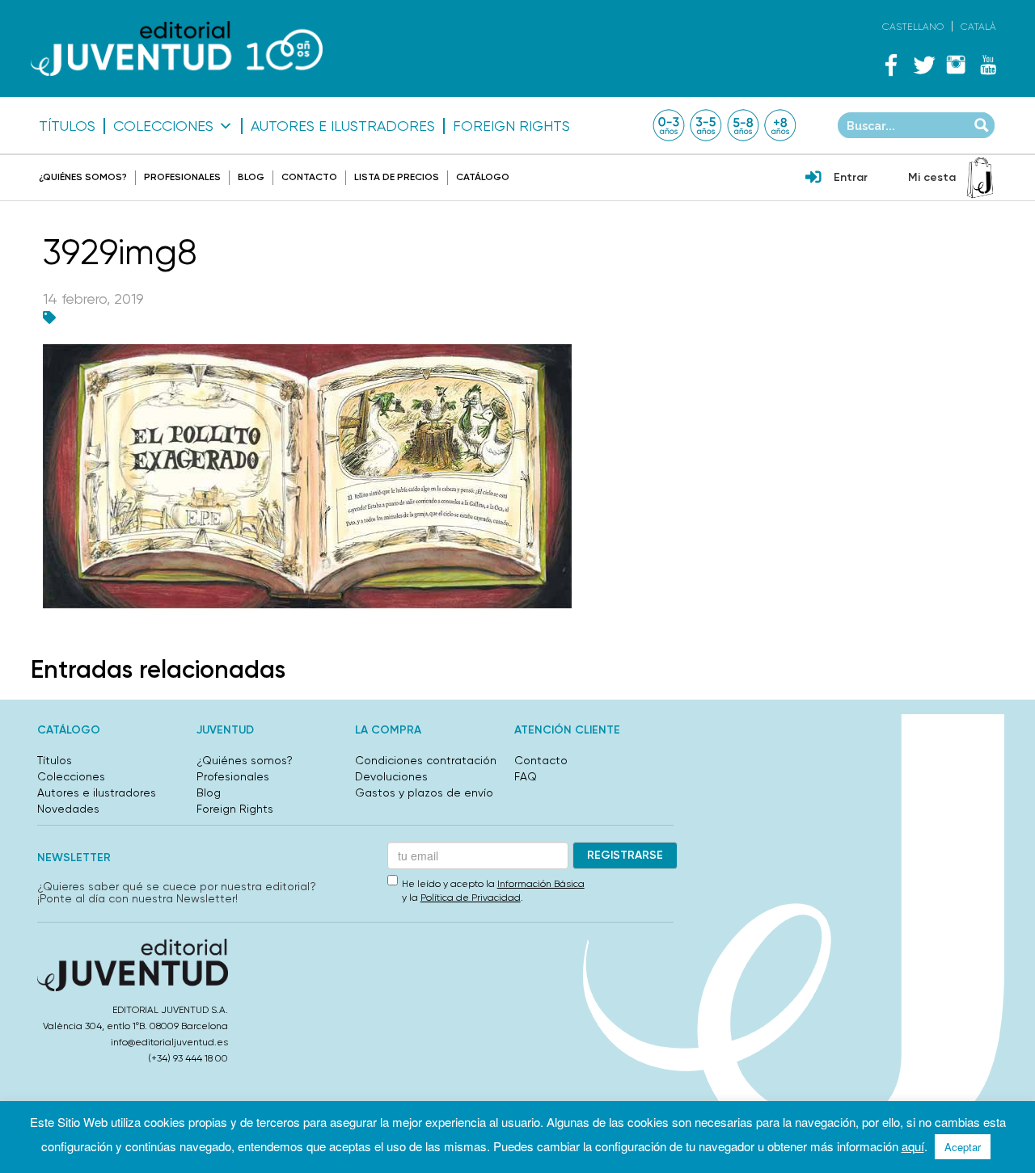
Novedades (68, 808)
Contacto (309, 177)
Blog (251, 177)
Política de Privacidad (470, 897)
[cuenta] (813, 178)
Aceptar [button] (962, 1146)
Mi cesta (932, 177)
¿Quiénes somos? (83, 177)
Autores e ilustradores (343, 126)
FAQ (525, 776)
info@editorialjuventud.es (169, 1042)
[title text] (177, 49)
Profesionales (182, 177)
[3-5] (705, 125)
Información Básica (541, 883)
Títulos (67, 126)
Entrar (851, 177)
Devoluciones (391, 776)
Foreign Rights (511, 126)
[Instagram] (956, 64)
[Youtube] (988, 64)
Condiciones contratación (425, 760)
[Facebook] (891, 64)
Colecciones (163, 126)
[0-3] (668, 125)
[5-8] (743, 125)
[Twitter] (923, 64)
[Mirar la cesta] (980, 177)
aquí (913, 1145)
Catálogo (482, 177)
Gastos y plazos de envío (424, 792)
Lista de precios (396, 177)
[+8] (780, 125)
